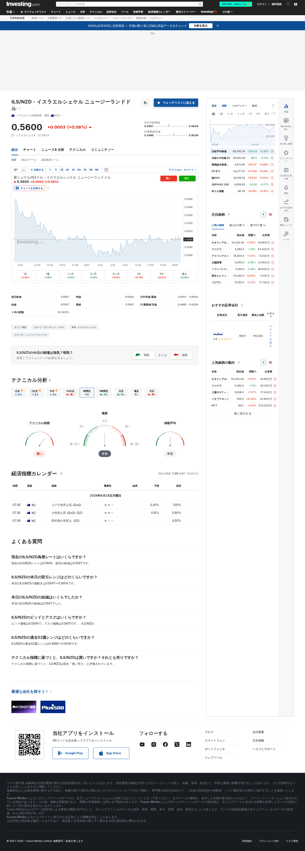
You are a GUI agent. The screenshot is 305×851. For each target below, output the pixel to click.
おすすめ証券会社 (225, 305)
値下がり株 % (258, 225)
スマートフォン (215, 740)
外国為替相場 (17, 18)
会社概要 (258, 732)
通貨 (214, 105)
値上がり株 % (237, 225)
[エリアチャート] (23, 170)
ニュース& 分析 (52, 149)
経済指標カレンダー (159, 11)
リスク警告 (292, 840)
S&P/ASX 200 (220, 184)
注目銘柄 (218, 214)
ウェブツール (213, 757)
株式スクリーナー (186, 11)
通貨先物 (141, 18)
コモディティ (239, 105)
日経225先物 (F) (221, 157)
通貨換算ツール (50, 159)
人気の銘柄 (218, 225)
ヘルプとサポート (264, 749)
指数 (224, 105)
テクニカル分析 (29, 380)
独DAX (216, 177)
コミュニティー (102, 149)
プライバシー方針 (269, 840)
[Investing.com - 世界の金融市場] (23, 4)
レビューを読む (271, 335)
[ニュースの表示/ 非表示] (106, 170)
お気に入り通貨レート (78, 18)
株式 (254, 105)
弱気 (147, 355)
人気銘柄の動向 (223, 362)
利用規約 (247, 840)
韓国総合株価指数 (222, 164)
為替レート (37, 18)
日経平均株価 (219, 151)
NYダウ (216, 171)
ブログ (209, 732)
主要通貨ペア (54, 18)
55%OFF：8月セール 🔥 (236, 4)
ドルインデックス (123, 18)
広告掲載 (258, 740)
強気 (185, 355)
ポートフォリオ (215, 749)
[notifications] (288, 4)
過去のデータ (28, 159)
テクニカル (77, 149)
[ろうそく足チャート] (15, 170)
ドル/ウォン (156, 18)
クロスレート (101, 18)
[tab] (18, 393)
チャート (29, 149)
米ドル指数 (218, 191)
